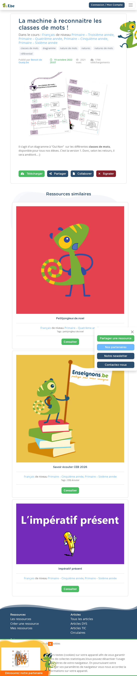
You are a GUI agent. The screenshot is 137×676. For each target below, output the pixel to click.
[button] (82, 173)
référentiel (27, 53)
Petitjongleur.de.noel (70, 318)
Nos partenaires (115, 347)
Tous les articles (82, 619)
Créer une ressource (24, 624)
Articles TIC (78, 628)
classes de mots (29, 48)
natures (86, 48)
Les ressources (20, 619)
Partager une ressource (115, 338)
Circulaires (78, 633)
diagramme (49, 48)
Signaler (108, 173)
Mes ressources (21, 628)
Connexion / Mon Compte (107, 5)
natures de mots (104, 48)
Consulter (70, 342)
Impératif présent (70, 568)
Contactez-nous (116, 364)
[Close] (132, 332)
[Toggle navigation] (130, 5)
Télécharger (34, 173)
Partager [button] (59, 173)
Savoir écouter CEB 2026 (70, 467)
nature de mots (68, 48)
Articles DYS (79, 624)
